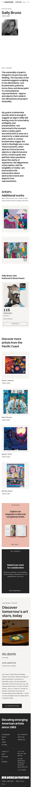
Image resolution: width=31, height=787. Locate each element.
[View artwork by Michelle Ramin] (15, 475)
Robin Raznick (7, 417)
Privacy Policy (20, 781)
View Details (15, 323)
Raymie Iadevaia (8, 380)
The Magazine (6, 734)
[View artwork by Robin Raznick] (15, 401)
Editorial (4, 744)
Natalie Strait (7, 454)
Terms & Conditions (8, 781)
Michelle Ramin (7, 491)
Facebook (4, 761)
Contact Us (5, 751)
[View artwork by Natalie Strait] (15, 438)
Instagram (5, 756)
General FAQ (21, 739)
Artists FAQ (21, 737)
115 (6, 310)
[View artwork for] (25, 228)
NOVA (3, 739)
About (3, 754)
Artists (4, 737)
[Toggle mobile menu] (2, 2)
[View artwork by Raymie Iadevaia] (15, 365)
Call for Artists (23, 734)
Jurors (4, 742)
